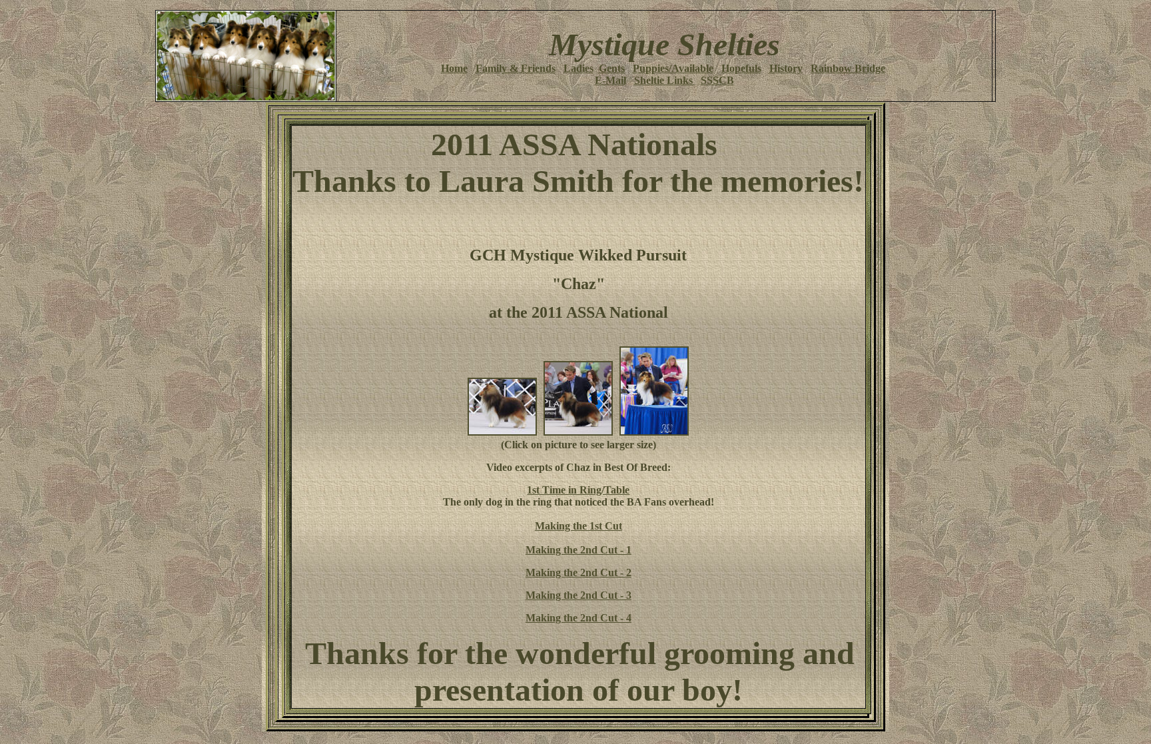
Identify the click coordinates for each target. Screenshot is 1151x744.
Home (454, 68)
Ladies (578, 68)
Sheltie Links (664, 80)
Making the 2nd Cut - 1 (578, 550)
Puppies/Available (673, 68)
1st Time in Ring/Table (578, 490)
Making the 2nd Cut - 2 (578, 572)
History (786, 68)
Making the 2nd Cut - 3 (578, 595)
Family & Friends (516, 68)
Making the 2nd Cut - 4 (578, 617)
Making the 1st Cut (578, 526)
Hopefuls (741, 68)
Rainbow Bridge (848, 68)
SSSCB (717, 80)
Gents (612, 68)
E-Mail (610, 80)
